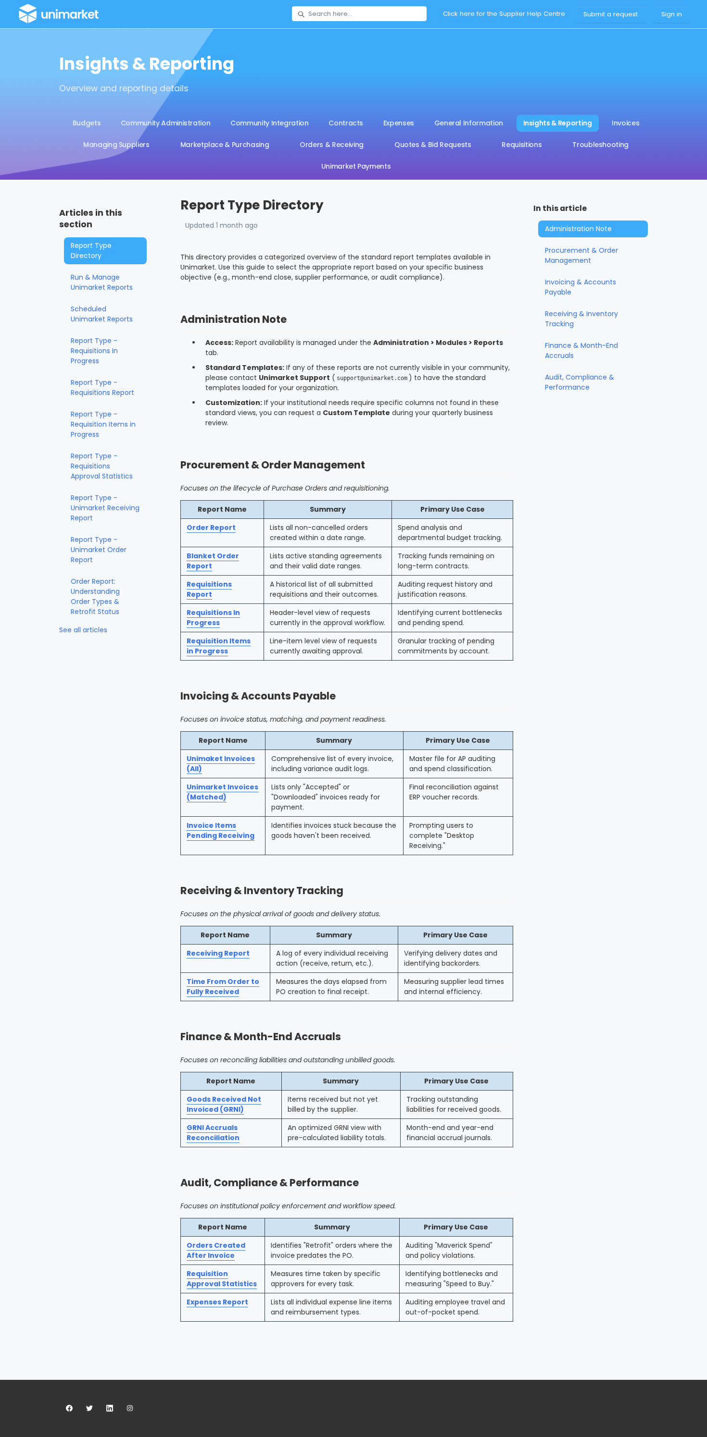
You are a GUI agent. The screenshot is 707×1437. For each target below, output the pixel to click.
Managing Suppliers (116, 144)
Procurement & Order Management (581, 255)
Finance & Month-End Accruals (581, 350)
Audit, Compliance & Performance (579, 382)
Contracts (345, 123)
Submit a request (610, 14)
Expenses (398, 123)
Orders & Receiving (332, 144)
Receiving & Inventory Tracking (581, 319)
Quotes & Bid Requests (432, 144)
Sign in (671, 14)
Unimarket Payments (356, 166)
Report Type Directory (91, 250)
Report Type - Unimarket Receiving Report (105, 508)
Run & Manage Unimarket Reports (102, 282)
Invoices (625, 123)
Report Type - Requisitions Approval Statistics (102, 466)
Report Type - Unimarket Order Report (98, 550)
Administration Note (578, 228)
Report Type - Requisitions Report (102, 387)
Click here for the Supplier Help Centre (504, 13)
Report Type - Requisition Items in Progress (103, 424)
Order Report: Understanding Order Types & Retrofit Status (95, 596)
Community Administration (166, 123)
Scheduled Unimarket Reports (102, 314)
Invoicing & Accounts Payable (580, 287)
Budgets (87, 123)
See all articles (83, 630)
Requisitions (522, 144)
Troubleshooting (600, 144)
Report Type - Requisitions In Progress (94, 351)
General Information (468, 123)
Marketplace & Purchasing (224, 144)
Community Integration (269, 123)
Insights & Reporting (557, 123)
